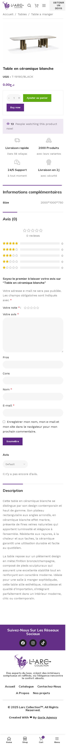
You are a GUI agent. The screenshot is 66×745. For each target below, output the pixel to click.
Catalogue (26, 686)
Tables (22, 14)
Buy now (15, 107)
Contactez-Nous (49, 686)
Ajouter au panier (37, 98)
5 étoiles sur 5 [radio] (37, 307)
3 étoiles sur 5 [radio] (31, 307)
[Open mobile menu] (44, 5)
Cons (6, 373)
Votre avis (11, 314)
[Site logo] (13, 5)
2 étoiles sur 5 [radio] (28, 307)
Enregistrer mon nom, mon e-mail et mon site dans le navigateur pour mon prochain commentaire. (31, 426)
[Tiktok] (43, 643)
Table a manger (42, 14)
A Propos (22, 693)
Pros (6, 357)
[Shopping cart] (36, 5)
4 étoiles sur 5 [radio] (34, 307)
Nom (7, 389)
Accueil (8, 14)
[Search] (29, 5)
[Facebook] (23, 643)
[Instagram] (33, 643)
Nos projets (41, 693)
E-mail (8, 405)
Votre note (11, 307)
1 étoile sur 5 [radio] (25, 307)
